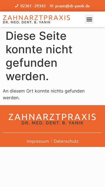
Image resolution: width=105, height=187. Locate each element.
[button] (89, 19)
